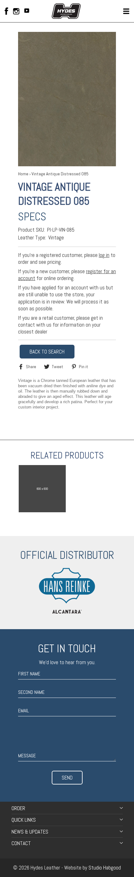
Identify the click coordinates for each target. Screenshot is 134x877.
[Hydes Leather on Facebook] (6, 11)
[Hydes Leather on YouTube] (26, 11)
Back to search (47, 351)
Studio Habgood (105, 867)
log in (104, 255)
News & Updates (30, 831)
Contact (21, 843)
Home (23, 174)
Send (67, 777)
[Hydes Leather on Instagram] (16, 11)
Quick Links (24, 819)
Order (18, 808)
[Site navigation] (126, 11)
